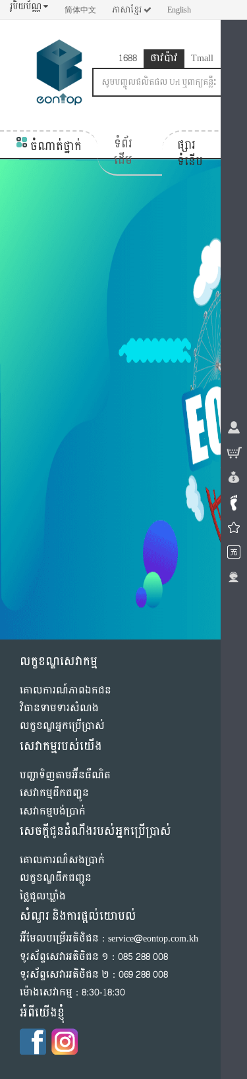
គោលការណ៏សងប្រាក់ (62, 860)
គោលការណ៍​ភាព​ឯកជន (65, 690)
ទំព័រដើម (123, 152)
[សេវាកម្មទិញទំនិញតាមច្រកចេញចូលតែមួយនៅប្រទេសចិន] (59, 75)
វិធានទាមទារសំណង (59, 708)
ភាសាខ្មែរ (128, 10)
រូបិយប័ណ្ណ (26, 7)
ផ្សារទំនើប (190, 154)
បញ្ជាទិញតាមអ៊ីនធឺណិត (65, 775)
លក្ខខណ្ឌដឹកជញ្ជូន (56, 878)
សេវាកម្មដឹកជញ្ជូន (54, 793)
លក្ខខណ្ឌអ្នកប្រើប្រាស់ (62, 726)
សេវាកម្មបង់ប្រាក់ (53, 811)
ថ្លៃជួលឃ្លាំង (43, 896)
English (179, 10)
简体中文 (80, 10)
